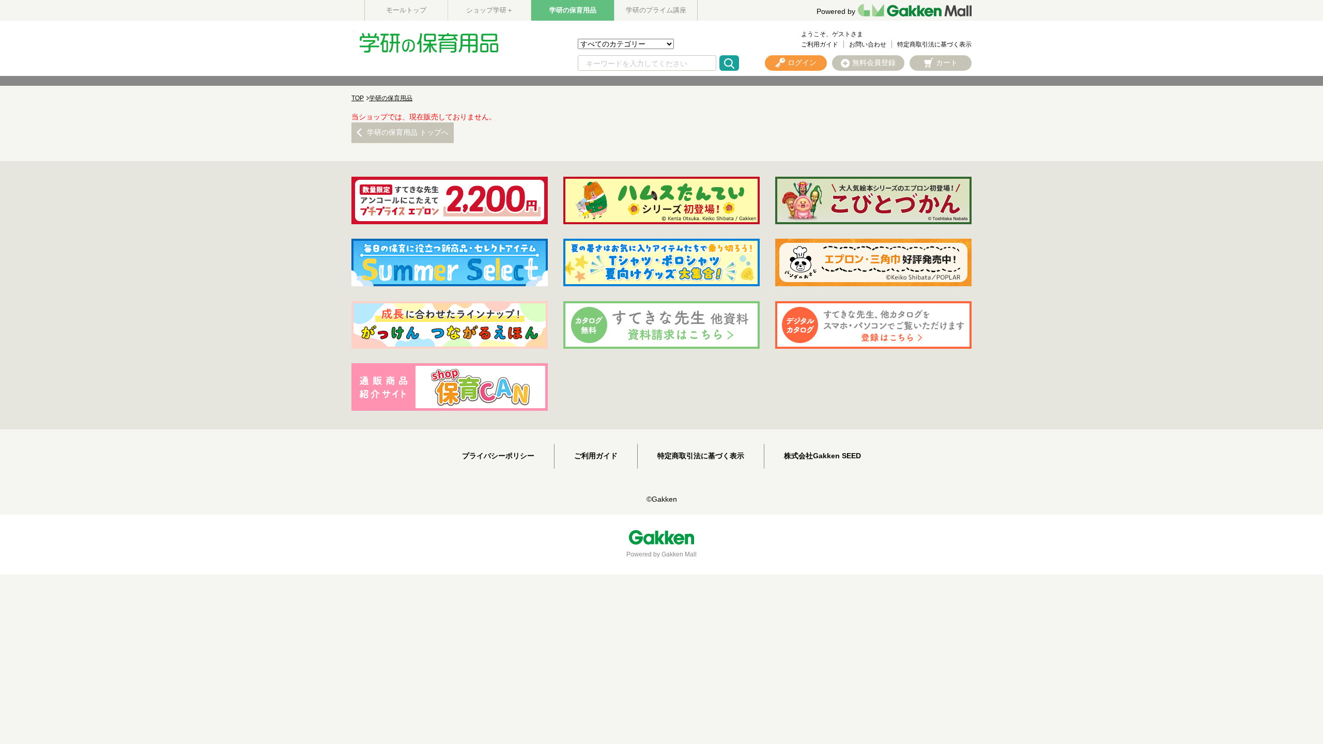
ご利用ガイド (819, 44)
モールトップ (406, 10)
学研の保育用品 (572, 10)
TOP (357, 98)
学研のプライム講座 (656, 10)
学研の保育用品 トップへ (408, 132)
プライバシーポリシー (498, 456)
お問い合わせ (867, 44)
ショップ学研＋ (489, 10)
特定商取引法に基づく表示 (934, 44)
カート (947, 62)
